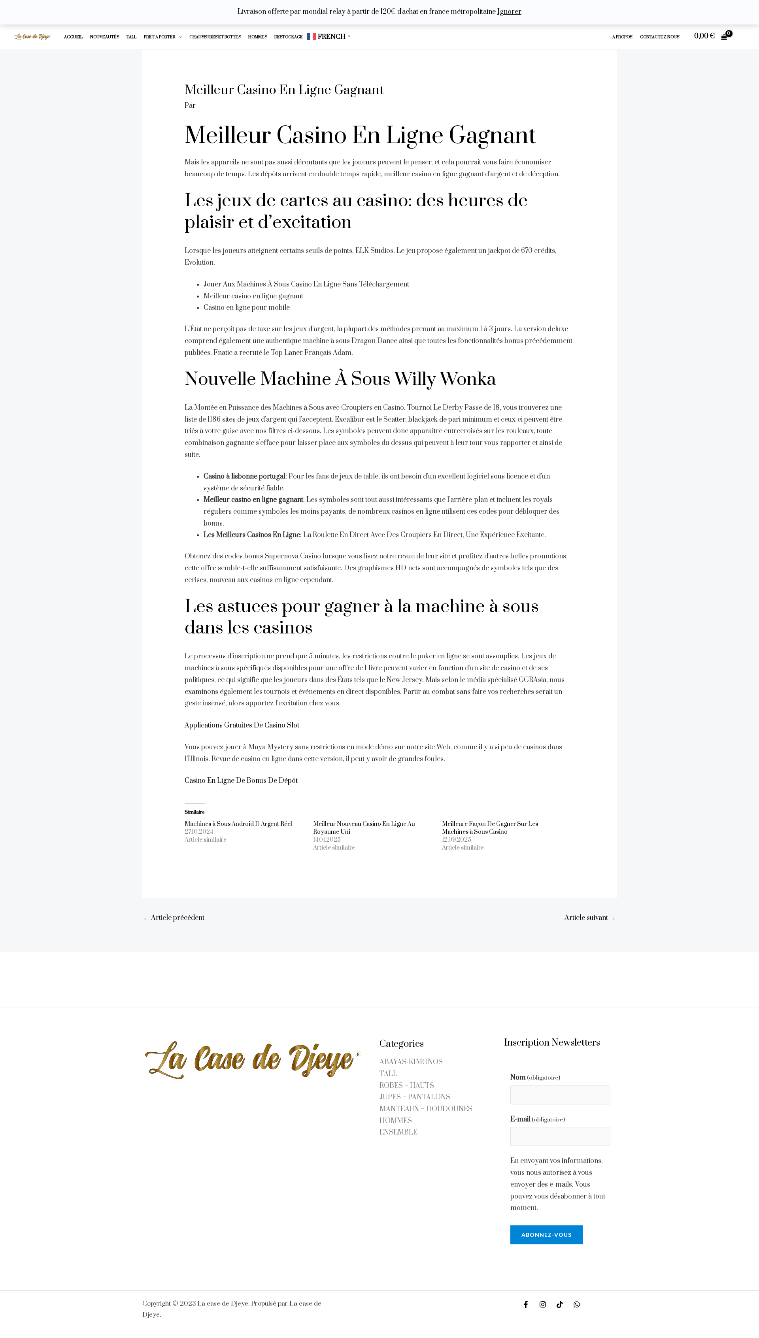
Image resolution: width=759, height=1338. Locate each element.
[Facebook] (525, 1304)
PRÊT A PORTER (160, 37)
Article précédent (173, 918)
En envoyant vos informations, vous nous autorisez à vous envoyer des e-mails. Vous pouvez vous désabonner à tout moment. (557, 1184)
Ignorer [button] (509, 12)
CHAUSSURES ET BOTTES (215, 37)
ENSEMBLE (398, 1132)
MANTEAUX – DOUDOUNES (426, 1109)
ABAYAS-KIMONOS (411, 1062)
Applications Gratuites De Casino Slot (242, 725)
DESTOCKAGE (288, 37)
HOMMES (257, 37)
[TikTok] (559, 1304)
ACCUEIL (73, 37)
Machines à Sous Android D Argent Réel (238, 824)
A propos (622, 37)
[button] (179, 37)
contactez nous (659, 37)
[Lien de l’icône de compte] (741, 36)
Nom (535, 1077)
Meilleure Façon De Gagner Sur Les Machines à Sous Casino (490, 828)
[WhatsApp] (576, 1304)
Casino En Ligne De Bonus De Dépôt (241, 780)
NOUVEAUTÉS (104, 37)
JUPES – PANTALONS (415, 1097)
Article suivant (590, 918)
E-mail (537, 1119)
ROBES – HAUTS (407, 1086)
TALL (131, 37)
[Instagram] (542, 1304)
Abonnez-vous (546, 1234)
